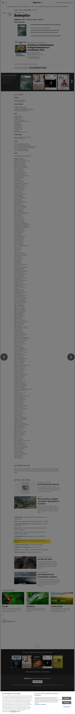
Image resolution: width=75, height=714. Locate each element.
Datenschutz (13, 711)
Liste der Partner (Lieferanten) (40, 704)
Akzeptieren (66, 698)
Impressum (18, 711)
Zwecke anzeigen (66, 706)
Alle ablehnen (66, 702)
